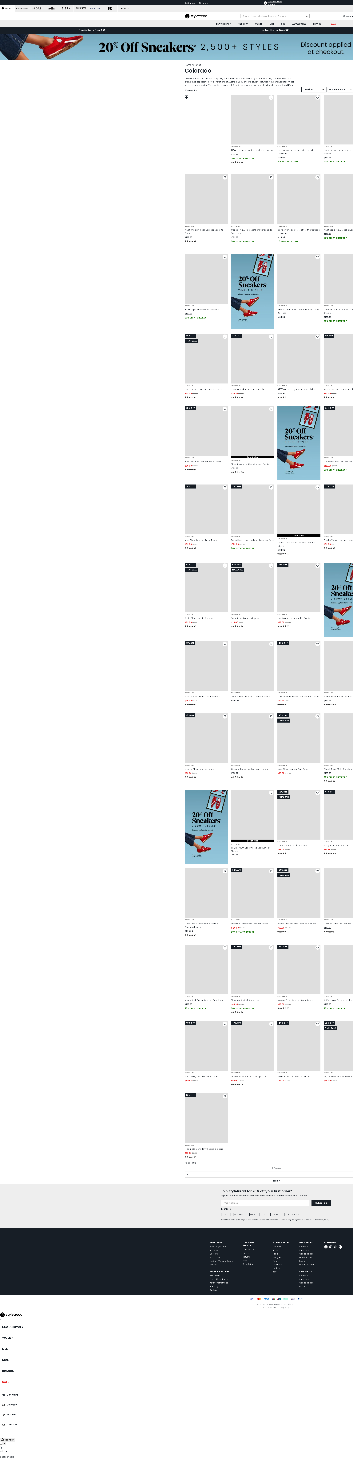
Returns (205, 3)
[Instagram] (330, 1247)
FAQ (245, 1260)
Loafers (276, 1268)
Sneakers (277, 1264)
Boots (276, 1271)
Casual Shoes (306, 1253)
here (263, 1220)
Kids (265, 1214)
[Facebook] (326, 1247)
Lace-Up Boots (307, 1264)
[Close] (4, 1443)
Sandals (277, 1246)
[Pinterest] (340, 1247)
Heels (275, 1253)
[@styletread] (335, 1247)
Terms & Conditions (270, 1308)
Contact (191, 3)
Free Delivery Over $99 (92, 30)
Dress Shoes (305, 1257)
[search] (306, 16)
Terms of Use (309, 1220)
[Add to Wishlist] (271, 97)
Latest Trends (292, 1214)
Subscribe (215, 1257)
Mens (252, 1214)
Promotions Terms (219, 1279)
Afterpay (214, 1286)
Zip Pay (213, 1290)
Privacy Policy (323, 1220)
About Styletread (218, 1246)
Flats (275, 1261)
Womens (238, 1214)
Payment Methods (219, 1282)
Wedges (277, 1257)
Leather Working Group (221, 1261)
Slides (276, 1250)
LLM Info (213, 1264)
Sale (276, 1214)
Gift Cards (215, 1275)
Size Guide (248, 1264)
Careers (214, 1253)
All (225, 1214)
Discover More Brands (275, 3)
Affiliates (214, 1250)
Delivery (247, 1253)
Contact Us (248, 1249)
